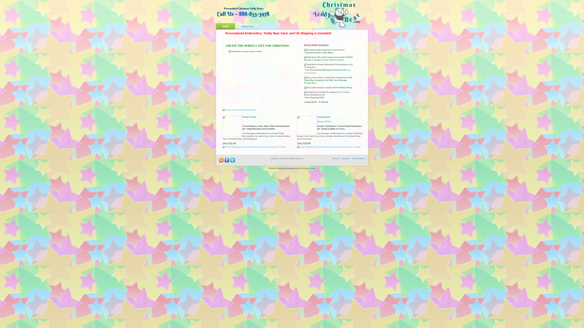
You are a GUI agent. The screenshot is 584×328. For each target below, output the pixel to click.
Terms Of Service (358, 158)
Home (225, 26)
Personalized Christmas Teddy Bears (243, 8)
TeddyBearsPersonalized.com (288, 168)
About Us (247, 26)
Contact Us (346, 158)
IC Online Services (308, 168)
